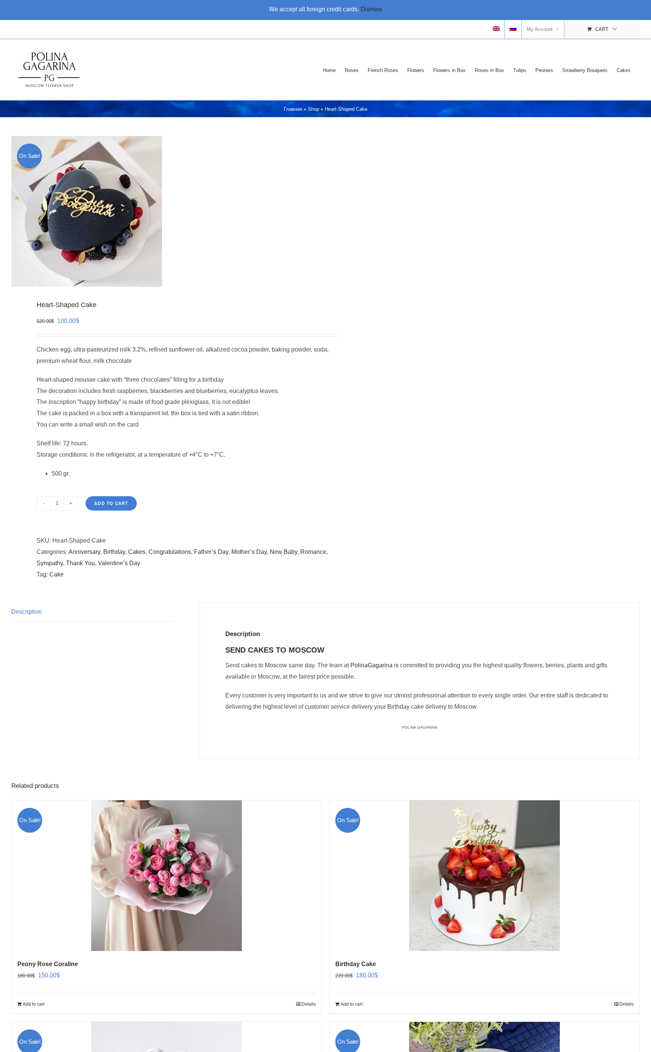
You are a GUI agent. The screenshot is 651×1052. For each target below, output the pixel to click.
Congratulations (169, 552)
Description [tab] (26, 612)
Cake (56, 574)
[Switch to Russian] (513, 29)
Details (308, 1004)
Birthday (114, 552)
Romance (313, 552)
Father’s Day (211, 552)
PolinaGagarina (371, 665)
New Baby (283, 552)
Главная (293, 109)
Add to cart (111, 503)
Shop (313, 109)
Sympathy (50, 563)
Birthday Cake (355, 964)
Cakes (136, 552)
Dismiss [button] (371, 9)
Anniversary (84, 552)
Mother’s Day (249, 552)
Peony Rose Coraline (47, 964)
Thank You (80, 563)
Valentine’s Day (119, 563)
